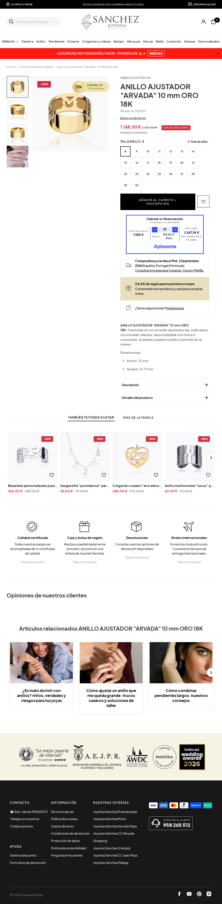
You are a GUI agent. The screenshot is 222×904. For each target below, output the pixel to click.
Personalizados (209, 41)
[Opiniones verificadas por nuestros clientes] (43, 757)
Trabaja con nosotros (24, 819)
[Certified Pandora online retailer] (165, 757)
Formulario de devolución (28, 863)
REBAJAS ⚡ (10, 41)
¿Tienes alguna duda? (159, 308)
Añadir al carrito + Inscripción (157, 201)
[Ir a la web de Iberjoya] (97, 757)
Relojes (119, 41)
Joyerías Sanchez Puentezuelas (115, 812)
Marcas (148, 41)
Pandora (27, 41)
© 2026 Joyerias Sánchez (26, 895)
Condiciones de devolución (70, 833)
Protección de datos (65, 841)
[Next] (211, 457)
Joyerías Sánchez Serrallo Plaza (115, 826)
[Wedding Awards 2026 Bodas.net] (192, 757)
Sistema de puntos (23, 855)
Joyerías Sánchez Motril (109, 819)
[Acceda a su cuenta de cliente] (203, 21)
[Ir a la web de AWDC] (137, 757)
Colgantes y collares (96, 41)
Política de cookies (64, 819)
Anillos (41, 41)
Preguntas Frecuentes (67, 855)
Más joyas (133, 41)
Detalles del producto (165, 397)
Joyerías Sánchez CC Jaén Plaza (115, 855)
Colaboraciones (21, 826)
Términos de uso (62, 812)
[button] (203, 201)
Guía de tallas (199, 141)
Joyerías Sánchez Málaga (110, 863)
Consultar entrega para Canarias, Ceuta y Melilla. (169, 270)
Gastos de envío (62, 826)
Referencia (127, 111)
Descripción (165, 384)
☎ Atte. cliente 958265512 (28, 812)
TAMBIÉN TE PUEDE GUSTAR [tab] (91, 417)
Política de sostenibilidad (68, 848)
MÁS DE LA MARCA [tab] (138, 417)
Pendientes (57, 41)
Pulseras (73, 41)
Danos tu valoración (133, 118)
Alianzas (189, 41)
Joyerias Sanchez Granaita (111, 848)
